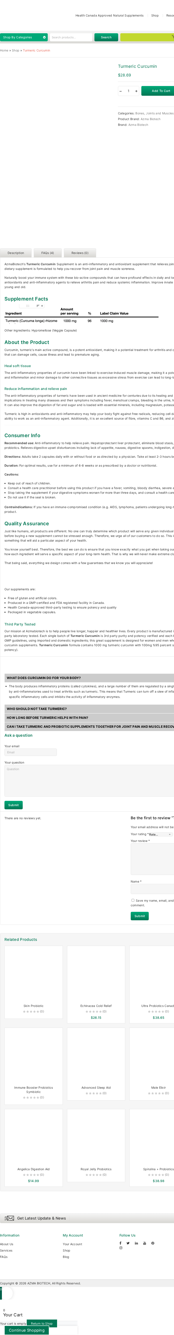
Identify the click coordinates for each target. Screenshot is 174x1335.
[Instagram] (123, 1248)
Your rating (140, 834)
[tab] (17, 253)
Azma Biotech (151, 119)
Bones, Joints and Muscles (154, 113)
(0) (42, 1011)
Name (136, 881)
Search (106, 37)
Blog (66, 1257)
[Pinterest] (155, 1243)
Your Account (72, 1244)
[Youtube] (146, 1243)
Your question (14, 762)
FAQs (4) (47, 253)
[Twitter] (130, 1243)
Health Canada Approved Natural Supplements (110, 15)
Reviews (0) (80, 253)
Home (4, 50)
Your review (140, 841)
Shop (155, 15)
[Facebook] (122, 1243)
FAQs (3, 1257)
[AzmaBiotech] (10, 15)
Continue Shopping (27, 1330)
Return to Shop (42, 1323)
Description (16, 253)
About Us (6, 1244)
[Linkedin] (138, 1243)
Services (6, 1250)
